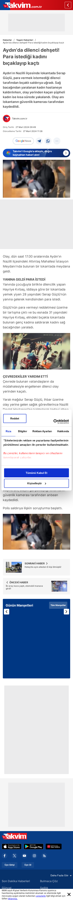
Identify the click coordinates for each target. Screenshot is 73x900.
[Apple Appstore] (12, 846)
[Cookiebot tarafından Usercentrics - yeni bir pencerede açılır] (53, 421)
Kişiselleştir (34, 483)
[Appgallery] (54, 846)
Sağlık (44, 888)
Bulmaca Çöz (49, 881)
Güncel (6, 888)
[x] (14, 856)
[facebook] (4, 856)
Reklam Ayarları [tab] (42, 431)
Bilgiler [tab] (22, 431)
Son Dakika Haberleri (16, 881)
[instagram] (34, 856)
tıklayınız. (13, 898)
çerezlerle (41, 896)
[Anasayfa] (68, 5)
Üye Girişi (10, 865)
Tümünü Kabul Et (36, 472)
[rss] (44, 856)
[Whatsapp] (48, 141)
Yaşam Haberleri (24, 40)
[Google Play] (33, 846)
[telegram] (39, 141)
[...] (56, 141)
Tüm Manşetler (58, 605)
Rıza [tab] (8, 431)
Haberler (7, 40)
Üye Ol (27, 865)
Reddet (14, 418)
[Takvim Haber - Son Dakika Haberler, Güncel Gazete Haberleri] (21, 5)
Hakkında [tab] (63, 431)
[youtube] (24, 856)
